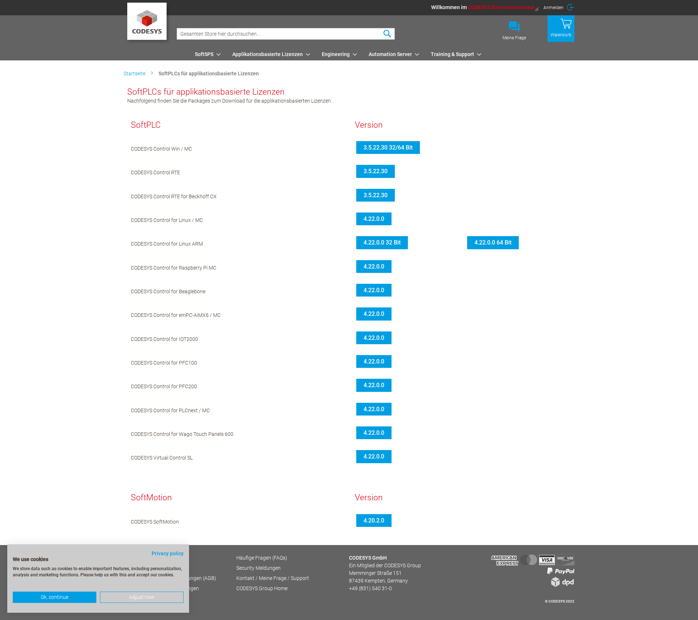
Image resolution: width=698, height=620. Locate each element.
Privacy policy (168, 553)
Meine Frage (514, 37)
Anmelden (553, 7)
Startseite (135, 73)
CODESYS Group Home (262, 588)
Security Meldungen (258, 568)
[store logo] (148, 23)
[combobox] (286, 34)
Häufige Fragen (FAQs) (261, 558)
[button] (485, 7)
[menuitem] (205, 54)
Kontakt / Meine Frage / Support (272, 578)
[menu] (383, 54)
